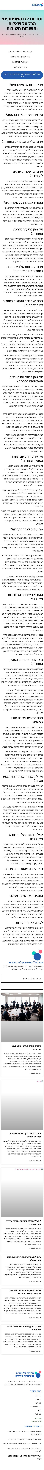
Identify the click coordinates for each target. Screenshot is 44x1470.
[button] (3, 4)
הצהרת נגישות (36, 1421)
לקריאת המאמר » (35, 1073)
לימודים (38, 1403)
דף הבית (39, 34)
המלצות (38, 1399)
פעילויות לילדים (35, 1406)
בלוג (34, 34)
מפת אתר (37, 1418)
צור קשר (38, 1414)
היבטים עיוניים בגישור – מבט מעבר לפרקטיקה (24, 1439)
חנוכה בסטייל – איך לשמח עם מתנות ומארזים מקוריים (22, 1443)
